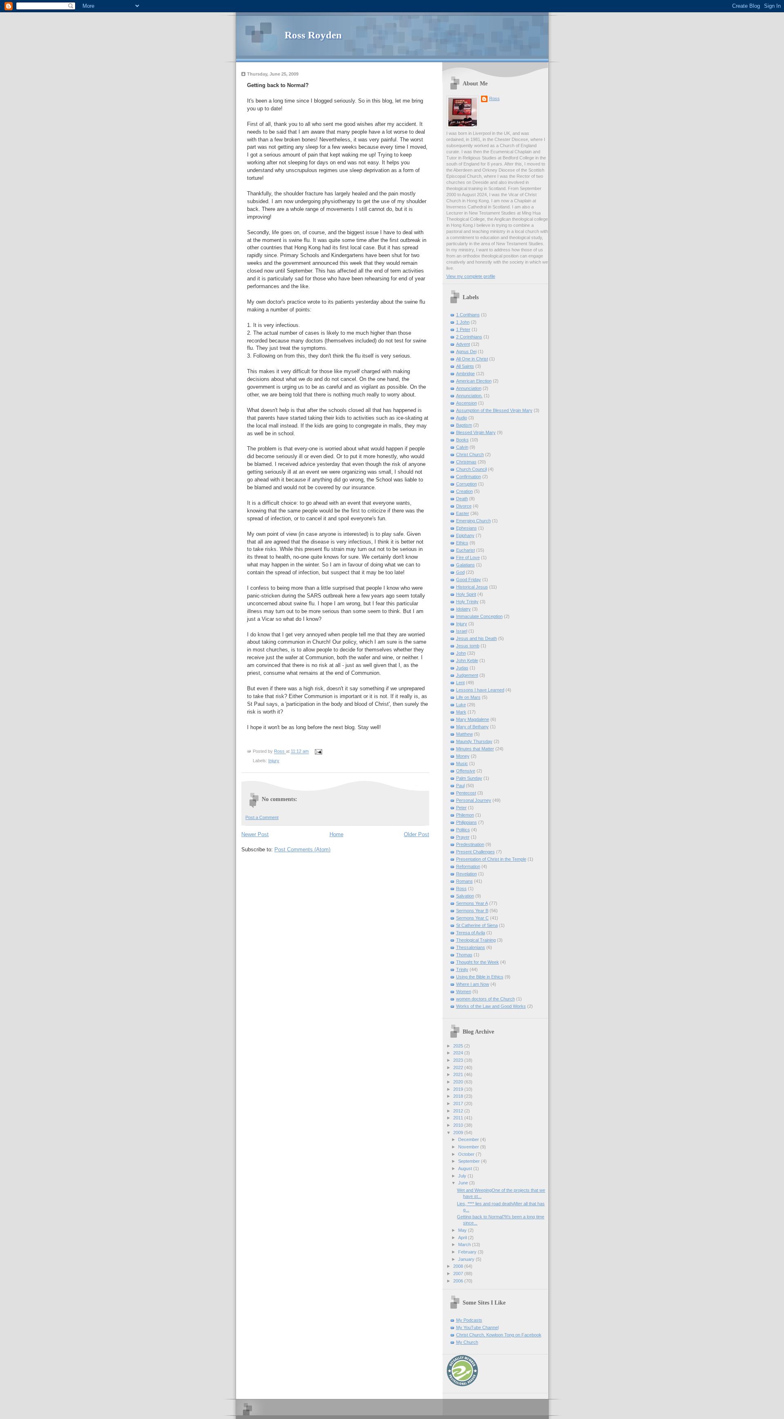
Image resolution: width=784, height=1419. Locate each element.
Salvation (465, 895)
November (469, 1146)
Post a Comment (261, 817)
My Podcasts (469, 1320)
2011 (458, 1117)
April (463, 1237)
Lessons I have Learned (480, 689)
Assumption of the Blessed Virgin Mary (494, 410)
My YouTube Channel (477, 1327)
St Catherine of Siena (477, 925)
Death (462, 498)
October (467, 1154)
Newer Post (255, 834)
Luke (461, 704)
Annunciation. (469, 395)
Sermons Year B (472, 910)
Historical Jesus (472, 586)
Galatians (465, 564)
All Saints (465, 366)
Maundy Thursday (474, 741)
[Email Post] (318, 751)
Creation (464, 491)
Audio (461, 417)
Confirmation (468, 476)
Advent (463, 344)
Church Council (471, 469)
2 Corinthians (469, 336)
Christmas (466, 461)
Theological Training (476, 940)
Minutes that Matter (475, 748)
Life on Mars (468, 697)
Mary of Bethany (472, 726)
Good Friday (468, 579)
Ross (494, 98)
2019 (458, 1089)
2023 (458, 1060)
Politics (463, 829)
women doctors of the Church (485, 998)
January (467, 1259)
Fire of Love (468, 557)
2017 (458, 1103)
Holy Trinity (467, 601)
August (465, 1168)
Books (462, 439)
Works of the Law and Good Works (491, 1006)
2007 (458, 1273)
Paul (460, 785)
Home (336, 834)
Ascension (466, 403)
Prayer (463, 837)
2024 (458, 1052)
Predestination (470, 844)
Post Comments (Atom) (302, 850)
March (465, 1244)
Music (462, 763)
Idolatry (463, 609)
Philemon (465, 814)
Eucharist (465, 550)
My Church (467, 1342)
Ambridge (465, 373)
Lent (460, 682)
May (463, 1230)
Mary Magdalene (472, 719)
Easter (462, 513)
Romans (464, 881)
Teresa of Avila (470, 932)
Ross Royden (313, 34)
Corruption (466, 483)
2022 (458, 1067)
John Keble (467, 660)
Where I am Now (472, 984)
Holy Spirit (466, 594)
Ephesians (466, 528)
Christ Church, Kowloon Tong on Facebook (498, 1334)
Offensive (465, 770)
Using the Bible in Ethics (479, 976)
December (469, 1139)
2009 (458, 1132)
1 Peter (463, 329)
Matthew (464, 734)
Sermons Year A (472, 903)
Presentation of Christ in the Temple (491, 859)
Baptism (464, 425)
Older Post (416, 834)
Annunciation (468, 388)
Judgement (467, 675)
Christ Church (470, 454)
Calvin (462, 447)
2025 (458, 1045)
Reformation (468, 866)
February (468, 1251)
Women (463, 991)
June (463, 1182)
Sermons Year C (472, 917)
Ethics (462, 542)
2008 (458, 1266)
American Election (474, 380)
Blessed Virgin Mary (476, 432)
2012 (458, 1110)
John (461, 653)
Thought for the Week (477, 962)
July (463, 1175)
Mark (461, 712)
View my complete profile (470, 276)
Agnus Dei (466, 351)
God (460, 572)
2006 (458, 1280)
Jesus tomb (467, 645)
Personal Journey (473, 800)
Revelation (466, 873)
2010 (458, 1125)
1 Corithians (468, 314)
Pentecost (466, 792)
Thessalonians (470, 947)
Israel (461, 631)
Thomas (464, 954)
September (469, 1161)
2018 (458, 1096)
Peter (461, 807)
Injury (273, 760)
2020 (458, 1081)
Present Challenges (475, 851)
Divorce (464, 506)
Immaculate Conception (479, 616)
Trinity (462, 969)
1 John (463, 322)
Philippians (466, 822)
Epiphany (465, 535)
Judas (462, 667)
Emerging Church (473, 520)
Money (463, 756)
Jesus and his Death (476, 638)
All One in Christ (472, 358)
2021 (458, 1074)
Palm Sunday (469, 778)
